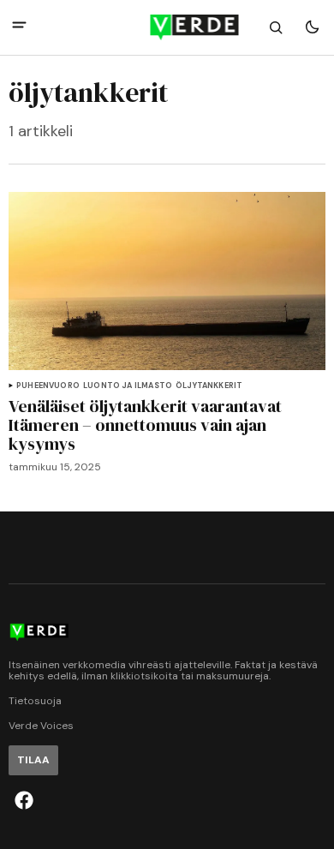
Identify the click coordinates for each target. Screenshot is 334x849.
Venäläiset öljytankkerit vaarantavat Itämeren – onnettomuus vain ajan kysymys (145, 425)
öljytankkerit (209, 386)
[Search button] (275, 27)
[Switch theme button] (311, 27)
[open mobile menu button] (19, 27)
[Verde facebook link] (24, 800)
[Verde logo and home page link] (167, 27)
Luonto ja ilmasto (127, 386)
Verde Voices (41, 726)
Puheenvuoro (48, 386)
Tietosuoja (35, 701)
